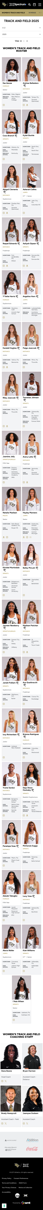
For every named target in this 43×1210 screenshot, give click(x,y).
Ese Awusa (7, 83)
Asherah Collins (29, 189)
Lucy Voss (27, 896)
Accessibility (6, 1192)
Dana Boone (6, 1071)
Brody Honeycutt (8, 1113)
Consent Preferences (21, 1178)
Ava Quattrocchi (30, 682)
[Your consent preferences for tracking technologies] (4, 1205)
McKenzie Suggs (30, 846)
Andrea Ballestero (30, 83)
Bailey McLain (29, 568)
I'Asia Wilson (18, 1001)
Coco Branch (8, 135)
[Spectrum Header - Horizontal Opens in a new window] (20, 4)
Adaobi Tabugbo (10, 896)
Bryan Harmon (29, 1071)
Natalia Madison (10, 513)
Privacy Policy (6, 1178)
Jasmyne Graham (30, 1113)
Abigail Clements (10, 189)
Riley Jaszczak (9, 398)
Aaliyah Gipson (29, 243)
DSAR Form (23, 1183)
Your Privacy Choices (9, 1187)
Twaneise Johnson (31, 397)
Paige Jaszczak (29, 348)
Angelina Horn (29, 296)
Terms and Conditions (9, 1183)
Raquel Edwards (10, 243)
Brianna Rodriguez (31, 734)
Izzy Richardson (10, 734)
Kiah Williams (29, 950)
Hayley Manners (30, 513)
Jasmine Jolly (9, 456)
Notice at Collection (25, 1187)
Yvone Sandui (9, 788)
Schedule (32, 13)
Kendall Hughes (10, 348)
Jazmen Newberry (11, 625)
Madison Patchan (30, 625)
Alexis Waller (8, 950)
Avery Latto (28, 457)
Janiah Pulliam (9, 683)
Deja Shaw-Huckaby (28, 789)
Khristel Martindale (11, 567)
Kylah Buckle (28, 135)
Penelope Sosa (9, 846)
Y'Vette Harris (9, 296)
